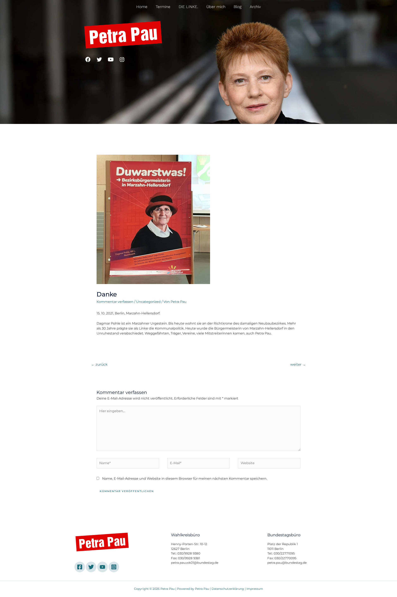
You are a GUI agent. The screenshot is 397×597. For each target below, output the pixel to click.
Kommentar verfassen (115, 302)
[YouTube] (102, 567)
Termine (163, 6)
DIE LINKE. (188, 6)
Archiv (255, 6)
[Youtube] (110, 59)
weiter (298, 364)
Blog (238, 6)
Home (141, 6)
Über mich (215, 6)
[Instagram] (122, 59)
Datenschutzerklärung (228, 589)
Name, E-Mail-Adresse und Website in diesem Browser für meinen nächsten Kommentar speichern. (184, 478)
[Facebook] (88, 59)
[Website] (269, 464)
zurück (99, 364)
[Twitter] (99, 59)
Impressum (254, 589)
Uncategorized (148, 302)
